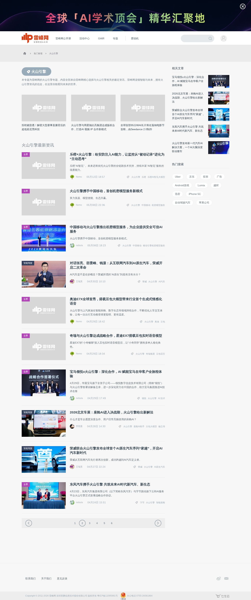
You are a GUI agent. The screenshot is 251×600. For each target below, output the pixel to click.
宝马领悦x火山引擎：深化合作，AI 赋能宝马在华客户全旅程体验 (116, 374)
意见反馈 (62, 578)
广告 (219, 176)
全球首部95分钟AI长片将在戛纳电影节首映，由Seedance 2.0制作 (142, 127)
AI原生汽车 (159, 467)
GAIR (101, 38)
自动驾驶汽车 (182, 202)
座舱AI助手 (139, 426)
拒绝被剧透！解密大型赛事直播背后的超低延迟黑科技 (43, 127)
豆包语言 (160, 354)
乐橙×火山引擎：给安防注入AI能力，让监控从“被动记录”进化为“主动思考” (117, 157)
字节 (142, 502)
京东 (191, 176)
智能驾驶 (28, 263)
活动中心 (84, 38)
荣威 (144, 281)
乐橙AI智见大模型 (156, 177)
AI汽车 (162, 281)
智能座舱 (160, 502)
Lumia (201, 185)
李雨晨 (79, 426)
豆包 (163, 321)
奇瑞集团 (150, 354)
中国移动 (145, 205)
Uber (178, 176)
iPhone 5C (195, 193)
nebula (79, 245)
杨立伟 (161, 426)
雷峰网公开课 (63, 38)
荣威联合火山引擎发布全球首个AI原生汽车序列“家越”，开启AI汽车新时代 (116, 451)
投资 (205, 176)
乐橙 (144, 177)
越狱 (216, 185)
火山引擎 (53, 53)
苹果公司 (204, 202)
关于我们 (46, 578)
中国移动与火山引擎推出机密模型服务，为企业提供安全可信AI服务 (116, 229)
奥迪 (157, 321)
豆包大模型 (151, 426)
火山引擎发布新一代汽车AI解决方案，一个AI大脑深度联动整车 (187, 147)
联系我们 (30, 578)
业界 (26, 154)
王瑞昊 (79, 281)
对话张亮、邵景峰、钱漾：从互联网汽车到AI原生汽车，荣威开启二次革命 (116, 265)
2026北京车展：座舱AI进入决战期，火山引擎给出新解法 (111, 412)
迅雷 (177, 193)
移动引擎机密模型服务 (154, 245)
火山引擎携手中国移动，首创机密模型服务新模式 (106, 191)
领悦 (144, 398)
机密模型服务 (158, 205)
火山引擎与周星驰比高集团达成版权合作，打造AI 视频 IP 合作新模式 (93, 127)
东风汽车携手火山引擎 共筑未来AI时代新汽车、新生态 (110, 484)
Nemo (79, 177)
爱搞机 (135, 38)
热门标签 (38, 53)
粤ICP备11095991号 (107, 595)
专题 (115, 38)
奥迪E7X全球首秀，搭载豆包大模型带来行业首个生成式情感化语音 (116, 301)
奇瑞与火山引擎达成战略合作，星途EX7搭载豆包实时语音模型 (116, 336)
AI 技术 (161, 398)
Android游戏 (182, 185)
